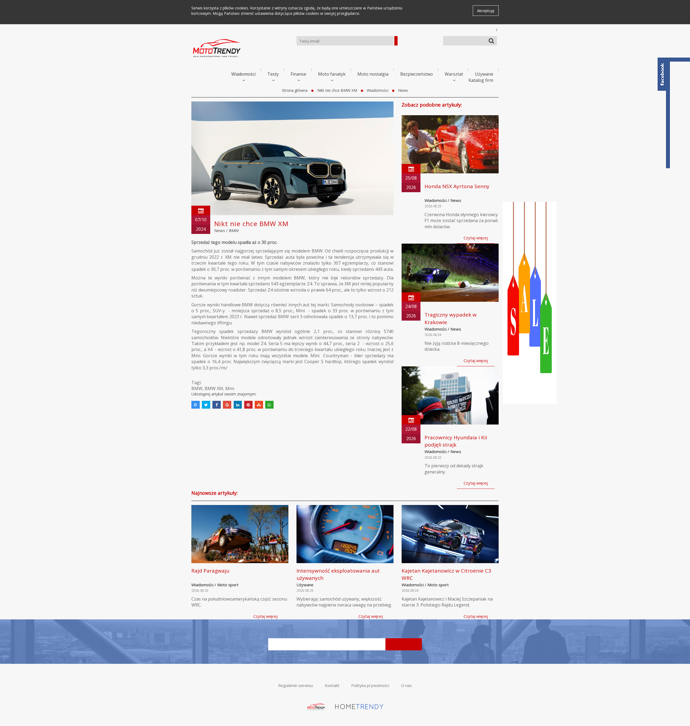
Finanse (298, 74)
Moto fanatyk (332, 74)
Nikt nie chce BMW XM (337, 90)
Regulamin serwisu (295, 685)
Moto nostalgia (372, 74)
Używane (484, 74)
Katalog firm (480, 80)
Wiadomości (243, 74)
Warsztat (454, 74)
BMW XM (214, 388)
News (403, 90)
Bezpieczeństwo (416, 74)
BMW (234, 230)
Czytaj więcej (476, 237)
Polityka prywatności (370, 685)
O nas (406, 685)
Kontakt (332, 685)
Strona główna (295, 90)
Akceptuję (485, 10)
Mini (229, 388)
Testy (273, 74)
